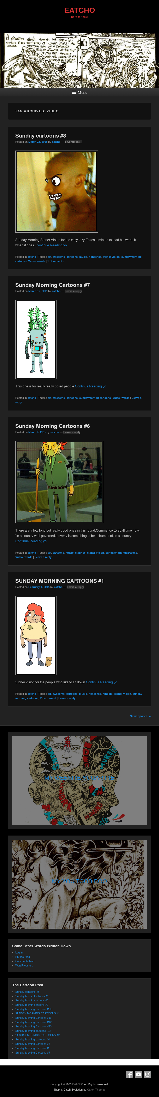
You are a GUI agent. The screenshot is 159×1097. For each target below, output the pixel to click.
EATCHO (79, 10)
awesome (59, 256)
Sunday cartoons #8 (40, 135)
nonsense (95, 256)
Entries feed (22, 956)
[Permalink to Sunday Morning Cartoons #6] (59, 525)
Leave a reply (73, 291)
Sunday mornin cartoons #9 (31, 1004)
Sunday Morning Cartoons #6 (52, 426)
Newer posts (140, 716)
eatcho (56, 141)
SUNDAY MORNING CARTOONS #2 (37, 1035)
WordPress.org (24, 965)
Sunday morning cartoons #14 (33, 1030)
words (41, 261)
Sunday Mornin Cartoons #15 (32, 996)
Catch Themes (96, 1089)
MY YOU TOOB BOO (79, 881)
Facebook (129, 1074)
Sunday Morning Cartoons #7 (52, 284)
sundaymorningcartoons (95, 397)
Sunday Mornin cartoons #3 (31, 1000)
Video (32, 261)
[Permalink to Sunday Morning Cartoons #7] (36, 381)
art (49, 256)
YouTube (138, 1074)
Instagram (147, 1074)
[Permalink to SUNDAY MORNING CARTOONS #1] (36, 677)
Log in (19, 952)
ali (49, 693)
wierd (52, 698)
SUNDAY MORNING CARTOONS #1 (59, 580)
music (83, 256)
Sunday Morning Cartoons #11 (33, 1017)
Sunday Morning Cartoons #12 (33, 1022)
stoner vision (111, 256)
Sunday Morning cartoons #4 (32, 1039)
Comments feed (24, 961)
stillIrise (80, 552)
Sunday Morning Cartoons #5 (32, 1043)
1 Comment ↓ (73, 141)
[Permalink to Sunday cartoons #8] (56, 234)
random (108, 693)
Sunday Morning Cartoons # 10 (33, 1009)
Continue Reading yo (51, 245)
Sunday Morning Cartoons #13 (33, 1026)
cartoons (72, 256)
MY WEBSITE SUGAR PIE (79, 777)
